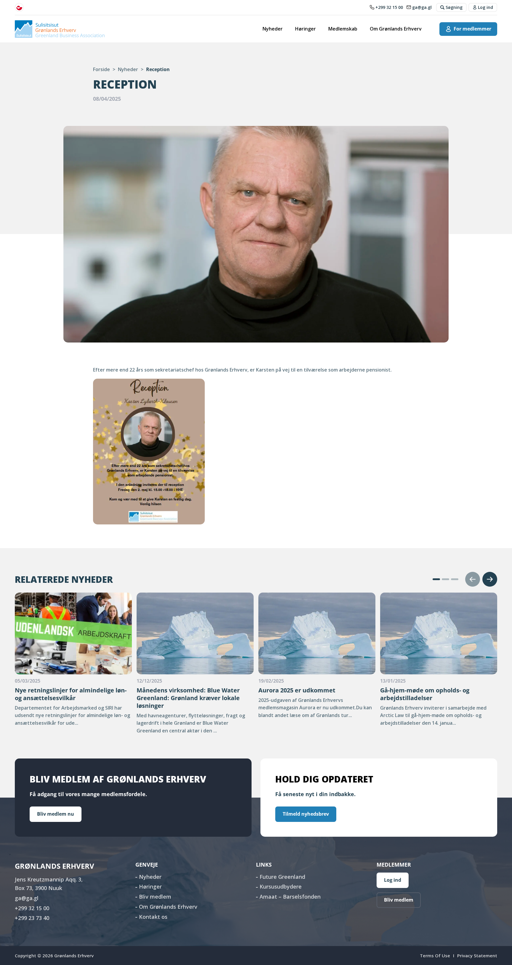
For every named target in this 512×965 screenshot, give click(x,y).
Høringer (305, 28)
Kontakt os (153, 916)
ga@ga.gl (27, 898)
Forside (101, 69)
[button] (436, 579)
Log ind (392, 880)
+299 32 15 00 (32, 908)
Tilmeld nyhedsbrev (306, 814)
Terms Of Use (435, 955)
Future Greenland (282, 876)
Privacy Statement (477, 955)
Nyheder (273, 28)
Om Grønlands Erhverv (396, 28)
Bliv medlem (155, 896)
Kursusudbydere (281, 886)
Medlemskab (342, 28)
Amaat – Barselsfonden (290, 896)
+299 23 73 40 (32, 917)
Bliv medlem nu (55, 814)
